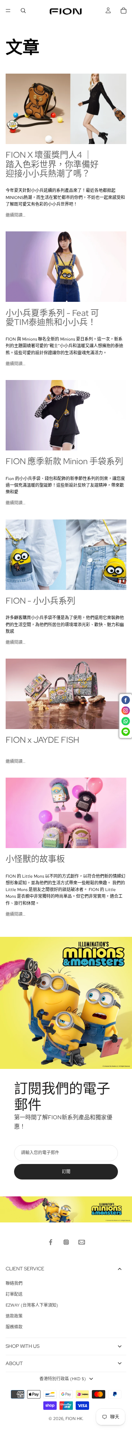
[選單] (8, 10)
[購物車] (123, 10)
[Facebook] (50, 1242)
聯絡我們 (14, 1283)
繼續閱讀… (15, 215)
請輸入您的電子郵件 (40, 1153)
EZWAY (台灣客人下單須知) (32, 1305)
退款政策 (14, 1316)
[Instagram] (66, 1242)
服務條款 (14, 1327)
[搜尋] (23, 10)
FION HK (73, 1418)
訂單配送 (14, 1294)
